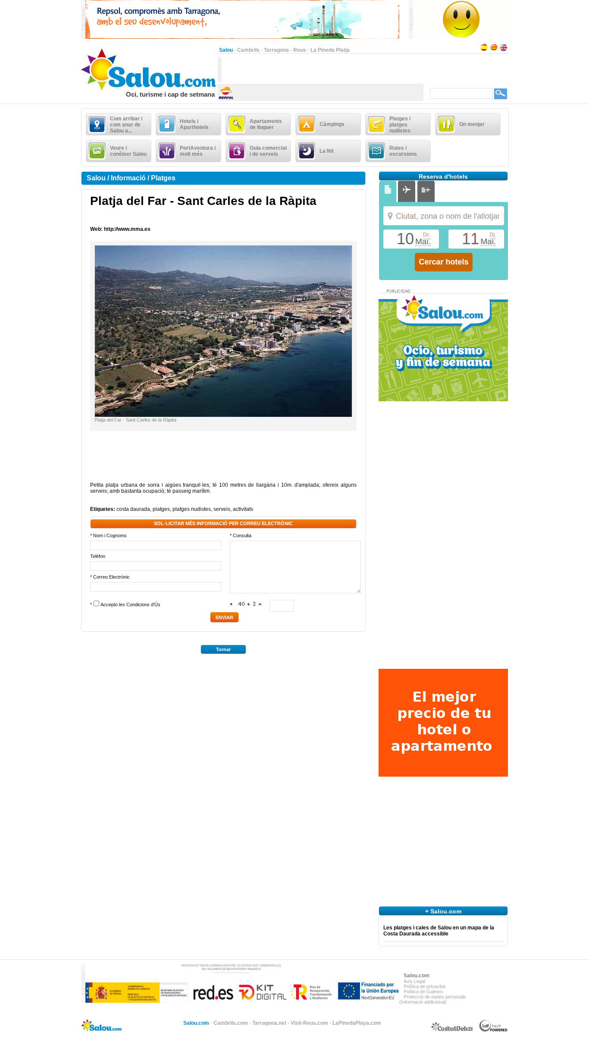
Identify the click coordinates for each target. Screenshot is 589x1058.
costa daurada (133, 509)
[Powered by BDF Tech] (493, 1030)
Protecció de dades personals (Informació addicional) (432, 999)
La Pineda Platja (330, 50)
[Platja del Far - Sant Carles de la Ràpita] (223, 415)
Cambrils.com (230, 1023)
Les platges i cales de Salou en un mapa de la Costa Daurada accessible (438, 931)
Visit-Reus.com (309, 1023)
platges (161, 509)
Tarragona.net (269, 1023)
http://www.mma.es (127, 229)
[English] (503, 50)
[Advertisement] (322, 69)
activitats (243, 509)
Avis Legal (414, 981)
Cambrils (248, 50)
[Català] (493, 50)
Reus (299, 50)
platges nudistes (191, 509)
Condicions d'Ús (143, 604)
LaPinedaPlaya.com (356, 1023)
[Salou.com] (149, 89)
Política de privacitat (424, 986)
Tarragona (276, 50)
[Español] (483, 50)
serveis (221, 509)
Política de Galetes (423, 991)
